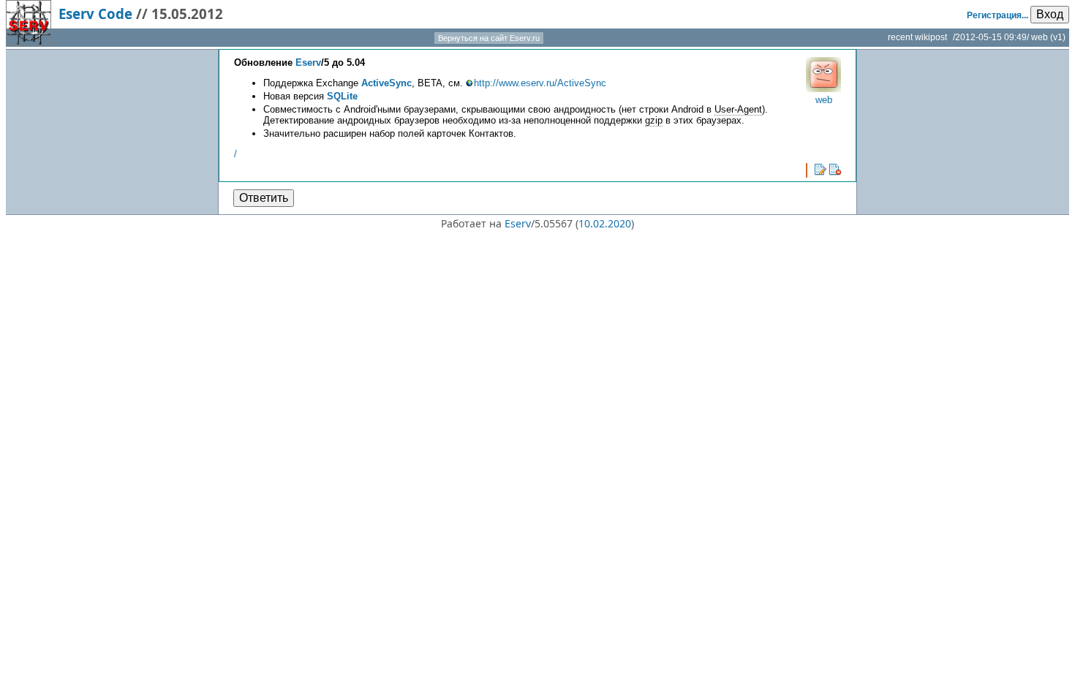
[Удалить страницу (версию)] (835, 169)
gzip (654, 120)
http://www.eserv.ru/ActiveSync (540, 83)
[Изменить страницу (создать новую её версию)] (820, 169)
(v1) (1057, 37)
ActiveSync (386, 83)
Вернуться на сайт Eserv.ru (489, 38)
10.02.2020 (604, 223)
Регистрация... (997, 15)
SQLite (342, 96)
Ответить (263, 198)
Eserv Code (95, 13)
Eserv (308, 62)
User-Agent (738, 109)
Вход (1049, 14)
